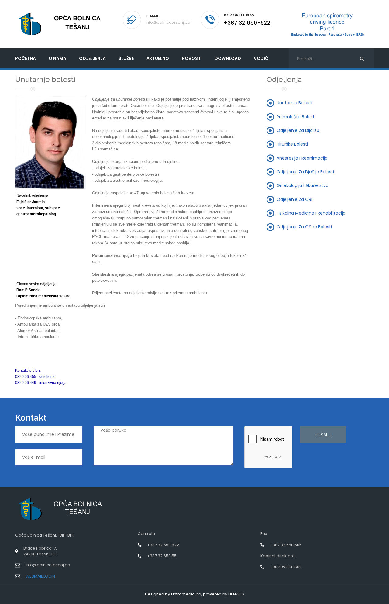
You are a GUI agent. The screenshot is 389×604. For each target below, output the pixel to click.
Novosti (192, 58)
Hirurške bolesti (292, 144)
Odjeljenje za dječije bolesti (305, 171)
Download (228, 58)
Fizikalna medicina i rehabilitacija (311, 213)
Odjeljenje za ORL (295, 199)
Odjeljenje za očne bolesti (304, 227)
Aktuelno (157, 58)
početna (25, 58)
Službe (126, 58)
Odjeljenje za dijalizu (298, 130)
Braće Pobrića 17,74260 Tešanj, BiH (40, 551)
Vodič (261, 58)
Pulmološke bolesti (296, 116)
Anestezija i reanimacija (302, 158)
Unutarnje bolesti (294, 103)
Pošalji (323, 434)
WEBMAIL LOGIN (40, 576)
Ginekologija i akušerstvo (303, 185)
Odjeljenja (92, 58)
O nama (57, 58)
